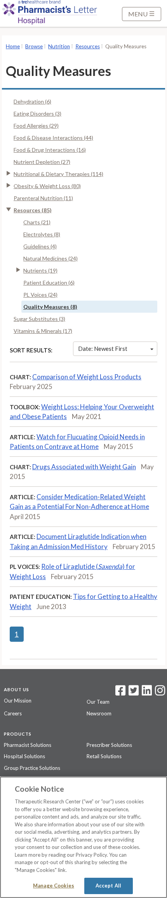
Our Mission (17, 700)
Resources (87, 46)
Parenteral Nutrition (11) (43, 198)
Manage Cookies (53, 885)
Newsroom (99, 713)
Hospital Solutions (24, 756)
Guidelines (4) (40, 246)
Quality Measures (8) (50, 306)
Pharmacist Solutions (27, 745)
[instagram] (160, 693)
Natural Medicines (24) (50, 258)
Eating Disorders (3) (37, 113)
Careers (13, 713)
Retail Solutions (104, 756)
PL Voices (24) (40, 294)
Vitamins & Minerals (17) (43, 331)
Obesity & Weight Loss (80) (47, 186)
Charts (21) (36, 222)
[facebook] (120, 693)
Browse (34, 46)
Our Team (98, 702)
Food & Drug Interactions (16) (50, 149)
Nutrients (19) (40, 270)
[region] (83, 837)
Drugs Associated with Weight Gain (84, 467)
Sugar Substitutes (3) (39, 318)
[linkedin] (147, 693)
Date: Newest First (102, 348)
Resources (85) (33, 210)
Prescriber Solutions (109, 745)
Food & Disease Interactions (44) (53, 137)
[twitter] (133, 693)
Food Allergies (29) (36, 125)
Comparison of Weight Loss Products (86, 377)
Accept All (108, 885)
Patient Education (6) (49, 282)
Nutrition (59, 46)
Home (13, 46)
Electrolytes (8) (41, 234)
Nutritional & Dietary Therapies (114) (58, 174)
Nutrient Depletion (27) (42, 161)
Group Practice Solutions (32, 768)
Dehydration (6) (32, 101)
